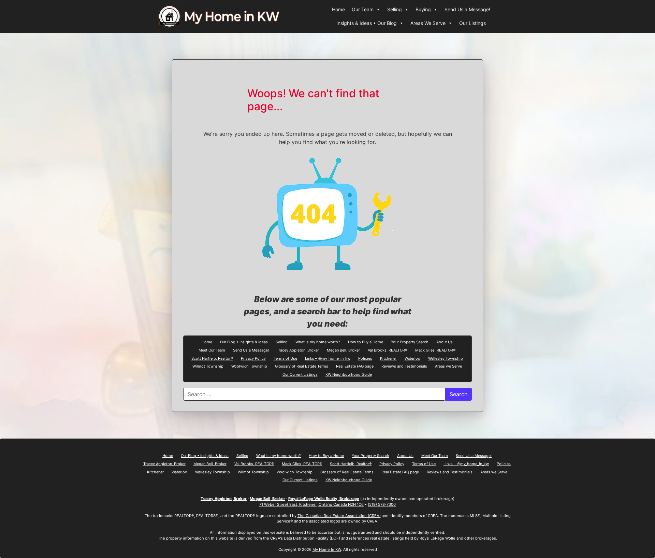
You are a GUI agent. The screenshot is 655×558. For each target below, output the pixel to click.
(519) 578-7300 (382, 504)
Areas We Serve (428, 23)
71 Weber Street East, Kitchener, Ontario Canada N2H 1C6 (311, 504)
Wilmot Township (207, 366)
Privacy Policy (253, 358)
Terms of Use (285, 358)
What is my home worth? (317, 342)
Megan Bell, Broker (343, 350)
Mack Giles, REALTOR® (435, 350)
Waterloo (412, 358)
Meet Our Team (212, 350)
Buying (423, 9)
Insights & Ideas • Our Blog (366, 23)
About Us (444, 342)
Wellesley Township (445, 358)
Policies (365, 358)
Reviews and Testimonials (404, 366)
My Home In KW (326, 549)
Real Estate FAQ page (355, 366)
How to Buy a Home (365, 342)
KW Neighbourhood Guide (348, 374)
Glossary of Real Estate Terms (301, 366)
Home (338, 9)
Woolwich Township (249, 366)
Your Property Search (409, 342)
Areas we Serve (448, 366)
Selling (394, 9)
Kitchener (388, 358)
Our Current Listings (300, 374)
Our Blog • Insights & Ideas (244, 342)
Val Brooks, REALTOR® (387, 350)
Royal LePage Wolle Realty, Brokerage (323, 498)
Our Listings (472, 23)
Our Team (363, 9)
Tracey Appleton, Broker (298, 350)
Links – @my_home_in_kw (327, 358)
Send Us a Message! (467, 9)
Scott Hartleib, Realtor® (212, 358)
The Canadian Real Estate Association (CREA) (339, 515)
